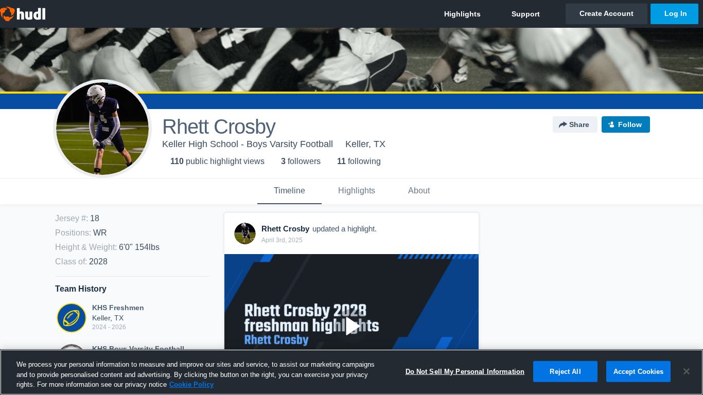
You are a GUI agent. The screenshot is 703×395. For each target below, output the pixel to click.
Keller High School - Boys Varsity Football (247, 144)
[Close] (686, 371)
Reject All (565, 371)
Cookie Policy (191, 384)
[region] (351, 372)
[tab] (289, 191)
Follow (630, 124)
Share (579, 124)
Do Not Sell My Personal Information (465, 371)
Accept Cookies (638, 371)
